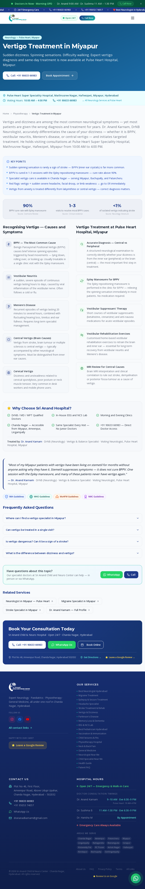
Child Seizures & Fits (88, 737)
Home (6, 113)
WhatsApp (113, 574)
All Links (130, 869)
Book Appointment (57, 75)
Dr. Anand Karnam (31, 441)
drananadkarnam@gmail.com (30, 818)
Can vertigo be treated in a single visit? (30, 529)
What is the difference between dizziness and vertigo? (40, 553)
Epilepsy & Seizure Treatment (93, 699)
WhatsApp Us (64, 644)
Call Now (127, 3)
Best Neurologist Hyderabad (93, 691)
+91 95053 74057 (24, 805)
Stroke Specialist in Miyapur (21, 610)
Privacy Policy (105, 869)
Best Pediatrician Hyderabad (93, 729)
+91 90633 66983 (67, 100)
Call (133, 574)
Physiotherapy (20, 113)
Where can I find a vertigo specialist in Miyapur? (36, 518)
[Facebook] (20, 719)
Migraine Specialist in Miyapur (78, 601)
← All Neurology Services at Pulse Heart (102, 100)
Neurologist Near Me (89, 754)
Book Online (93, 644)
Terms (119, 869)
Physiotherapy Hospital (90, 742)
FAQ (92, 869)
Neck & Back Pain (87, 746)
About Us (80, 869)
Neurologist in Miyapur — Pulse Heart (28, 601)
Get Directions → (92, 657)
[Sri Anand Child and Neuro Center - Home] (18, 18)
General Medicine (87, 750)
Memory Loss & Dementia (91, 720)
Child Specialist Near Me (91, 759)
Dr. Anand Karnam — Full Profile (67, 610)
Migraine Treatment (88, 695)
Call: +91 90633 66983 (24, 75)
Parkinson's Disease (88, 716)
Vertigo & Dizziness (88, 712)
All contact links (19, 727)
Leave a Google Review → (122, 657)
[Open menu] (132, 18)
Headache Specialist (89, 704)
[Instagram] (12, 719)
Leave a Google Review (30, 745)
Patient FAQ (84, 767)
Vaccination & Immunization (92, 733)
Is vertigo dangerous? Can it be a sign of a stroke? (37, 541)
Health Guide (85, 763)
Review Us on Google (106, 876)
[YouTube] (27, 719)
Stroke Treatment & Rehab (92, 708)
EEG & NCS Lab (86, 725)
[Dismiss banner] (141, 4)
